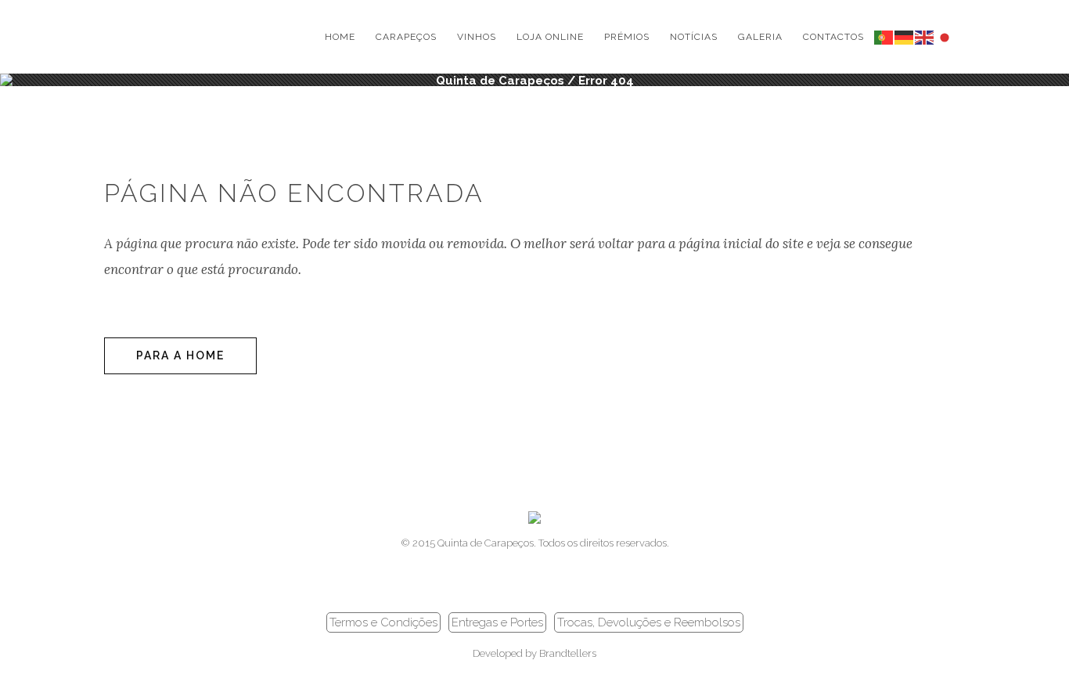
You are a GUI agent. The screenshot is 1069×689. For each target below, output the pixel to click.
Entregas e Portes (497, 622)
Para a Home (180, 355)
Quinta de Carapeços (500, 81)
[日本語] (945, 36)
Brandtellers (567, 653)
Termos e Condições (383, 622)
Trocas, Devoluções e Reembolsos (648, 622)
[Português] (884, 36)
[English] (925, 36)
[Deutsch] (904, 36)
